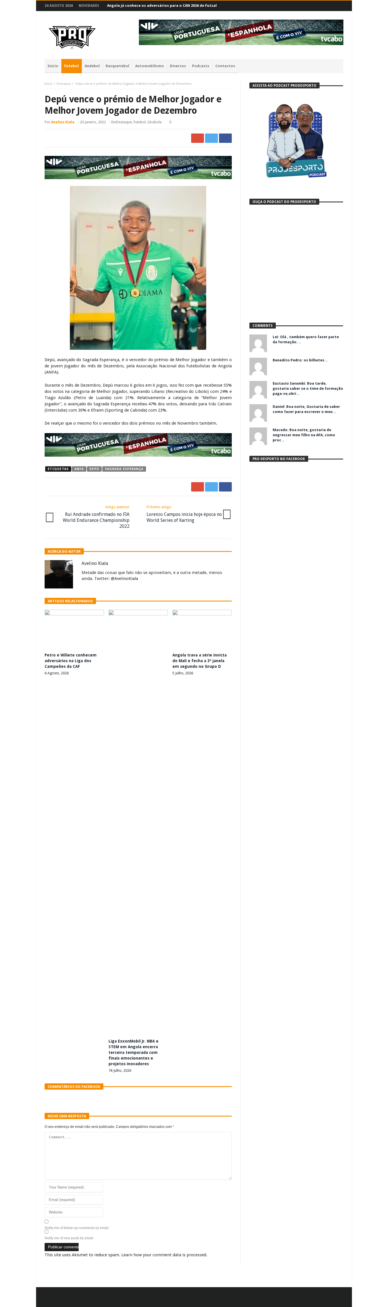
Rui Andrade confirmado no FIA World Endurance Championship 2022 (96, 517)
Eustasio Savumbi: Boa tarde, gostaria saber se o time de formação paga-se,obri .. (308, 388)
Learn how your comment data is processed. (164, 1254)
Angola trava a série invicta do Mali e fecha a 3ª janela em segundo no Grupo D (199, 661)
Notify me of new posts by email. (69, 1238)
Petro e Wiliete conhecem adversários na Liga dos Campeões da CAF (71, 661)
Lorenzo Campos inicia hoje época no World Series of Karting (184, 514)
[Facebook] (306, 6)
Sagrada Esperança (124, 469)
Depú (94, 469)
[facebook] (225, 138)
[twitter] (211, 138)
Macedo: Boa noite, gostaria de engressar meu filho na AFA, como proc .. (304, 435)
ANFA (79, 469)
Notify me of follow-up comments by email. (77, 1228)
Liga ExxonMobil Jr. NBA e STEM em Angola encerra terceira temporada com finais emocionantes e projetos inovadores (133, 1052)
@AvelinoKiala (124, 578)
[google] (197, 138)
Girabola (154, 122)
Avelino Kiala (62, 122)
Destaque (64, 84)
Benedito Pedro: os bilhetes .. (300, 360)
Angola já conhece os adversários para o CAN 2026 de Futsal (162, 5)
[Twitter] (317, 6)
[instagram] (327, 6)
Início (49, 84)
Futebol (139, 122)
